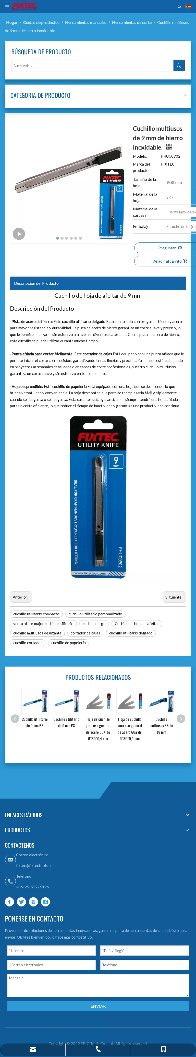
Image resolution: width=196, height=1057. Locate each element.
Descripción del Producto (36, 283)
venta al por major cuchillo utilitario (43, 623)
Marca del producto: (141, 167)
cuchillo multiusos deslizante (37, 633)
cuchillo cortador (27, 642)
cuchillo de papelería (68, 642)
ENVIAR (98, 1006)
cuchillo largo (94, 623)
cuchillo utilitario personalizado (95, 614)
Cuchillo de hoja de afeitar (137, 623)
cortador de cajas (85, 633)
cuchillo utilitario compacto (36, 614)
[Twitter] (21, 901)
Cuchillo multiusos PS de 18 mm (154, 725)
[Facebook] (9, 901)
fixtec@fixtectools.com (35, 865)
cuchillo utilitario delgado (131, 633)
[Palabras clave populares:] (179, 65)
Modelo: (140, 156)
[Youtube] (33, 901)
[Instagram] (45, 901)
